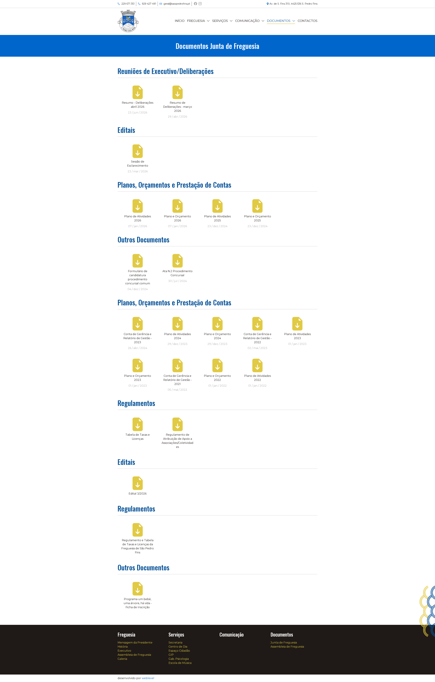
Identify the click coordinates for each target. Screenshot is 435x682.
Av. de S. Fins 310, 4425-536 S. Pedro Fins (293, 3)
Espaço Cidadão (179, 650)
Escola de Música (180, 663)
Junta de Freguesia (279, 27)
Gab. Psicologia (219, 56)
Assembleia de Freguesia (134, 654)
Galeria (192, 58)
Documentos (279, 21)
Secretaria (219, 27)
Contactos (307, 21)
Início (180, 21)
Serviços (220, 21)
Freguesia (196, 21)
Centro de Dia (221, 33)
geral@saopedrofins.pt (176, 3)
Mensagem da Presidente (197, 29)
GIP (171, 654)
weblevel (148, 678)
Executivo (124, 650)
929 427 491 (148, 3)
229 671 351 (128, 3)
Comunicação (247, 21)
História (123, 646)
